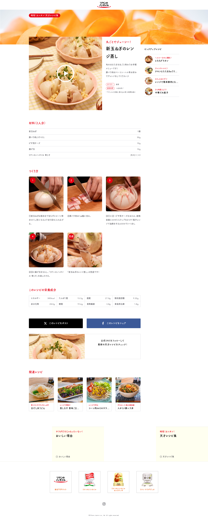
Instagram (112, 352)
